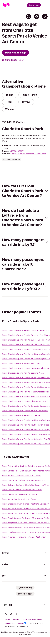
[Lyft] (6, 5)
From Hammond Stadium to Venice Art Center (23, 480)
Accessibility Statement (32, 619)
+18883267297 (17, 151)
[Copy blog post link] (45, 16)
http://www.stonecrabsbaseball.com (29, 153)
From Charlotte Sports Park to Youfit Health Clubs (25, 424)
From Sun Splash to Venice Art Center (19, 499)
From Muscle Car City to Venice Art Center (22, 489)
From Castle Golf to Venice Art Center (20, 494)
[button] (46, 5)
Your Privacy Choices (14, 623)
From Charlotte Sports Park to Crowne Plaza (23, 373)
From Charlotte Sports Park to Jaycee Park (22, 415)
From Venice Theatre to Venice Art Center (21, 475)
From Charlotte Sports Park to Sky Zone (20, 363)
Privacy (16, 619)
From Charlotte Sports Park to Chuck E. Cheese (24, 401)
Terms (7, 619)
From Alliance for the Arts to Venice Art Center (24, 537)
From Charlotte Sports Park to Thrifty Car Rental (25, 410)
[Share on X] (28, 16)
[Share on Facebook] (37, 16)
